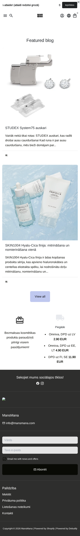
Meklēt (6, 494)
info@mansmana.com (18, 423)
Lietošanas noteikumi (16, 506)
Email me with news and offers (22, 459)
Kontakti (7, 513)
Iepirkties (69, 5)
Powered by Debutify (66, 528)
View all (40, 296)
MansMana (27, 528)
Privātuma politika (14, 500)
